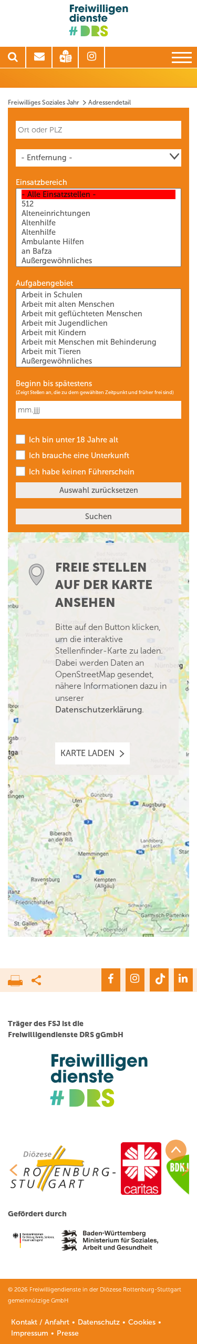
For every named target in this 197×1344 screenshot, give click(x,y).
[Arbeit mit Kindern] (98, 332)
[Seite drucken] (20, 977)
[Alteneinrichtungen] (98, 213)
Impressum (29, 1333)
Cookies (141, 1322)
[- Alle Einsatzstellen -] (98, 194)
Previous (9, 1170)
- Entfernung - (46, 157)
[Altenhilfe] (98, 223)
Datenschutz (99, 1322)
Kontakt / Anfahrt (40, 1322)
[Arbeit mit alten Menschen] (98, 304)
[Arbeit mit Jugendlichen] (98, 323)
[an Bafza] (98, 251)
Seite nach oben (175, 1150)
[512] (98, 204)
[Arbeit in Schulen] (98, 294)
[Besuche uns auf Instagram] (135, 979)
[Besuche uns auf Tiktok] (159, 979)
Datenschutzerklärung (98, 710)
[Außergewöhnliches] (98, 260)
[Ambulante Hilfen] (98, 241)
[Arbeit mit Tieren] (98, 351)
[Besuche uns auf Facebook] (110, 979)
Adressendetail (109, 102)
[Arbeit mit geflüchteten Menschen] (98, 313)
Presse (68, 1333)
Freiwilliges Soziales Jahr (43, 102)
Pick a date (175, 404)
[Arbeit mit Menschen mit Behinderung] (98, 342)
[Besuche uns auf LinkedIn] (183, 979)
